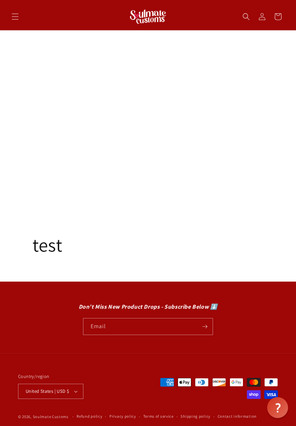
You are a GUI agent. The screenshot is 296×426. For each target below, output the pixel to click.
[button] (15, 17)
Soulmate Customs (51, 416)
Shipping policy (195, 416)
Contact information (237, 416)
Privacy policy (122, 416)
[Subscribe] (205, 326)
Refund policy (89, 416)
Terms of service (158, 416)
